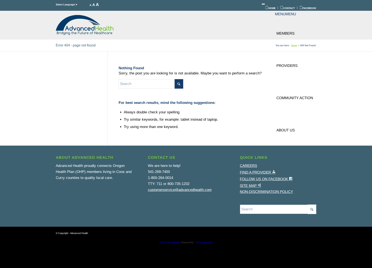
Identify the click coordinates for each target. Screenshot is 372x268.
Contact (289, 8)
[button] (285, 14)
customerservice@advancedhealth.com (180, 190)
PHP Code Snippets (170, 242)
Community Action (294, 98)
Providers (287, 66)
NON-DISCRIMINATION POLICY (266, 192)
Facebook (309, 8)
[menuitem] (270, 7)
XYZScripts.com (203, 242)
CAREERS (248, 166)
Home (272, 8)
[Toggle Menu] (263, 4)
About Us (285, 130)
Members (285, 33)
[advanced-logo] (84, 25)
